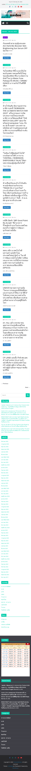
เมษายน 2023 (4, 546)
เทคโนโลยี (4, 604)
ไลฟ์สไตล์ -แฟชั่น (5, 610)
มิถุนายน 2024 (4, 509)
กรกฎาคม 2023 (5, 538)
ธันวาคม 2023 (4, 525)
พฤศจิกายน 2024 (5, 496)
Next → (27, 387)
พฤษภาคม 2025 (5, 480)
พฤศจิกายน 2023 (5, 527)
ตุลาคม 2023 (4, 530)
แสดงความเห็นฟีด (5, 624)
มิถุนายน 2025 (4, 478)
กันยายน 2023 (4, 533)
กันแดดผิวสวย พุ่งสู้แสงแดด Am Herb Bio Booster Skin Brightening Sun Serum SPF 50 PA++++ (15, 47)
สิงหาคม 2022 (4, 567)
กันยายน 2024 (4, 501)
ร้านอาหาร (4, 597)
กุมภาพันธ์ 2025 (5, 488)
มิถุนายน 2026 (4, 446)
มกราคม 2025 (4, 491)
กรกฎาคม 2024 (5, 506)
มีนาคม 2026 (4, 454)
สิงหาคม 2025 (4, 472)
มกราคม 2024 (4, 522)
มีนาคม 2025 (4, 486)
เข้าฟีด (3, 622)
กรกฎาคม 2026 (5, 444)
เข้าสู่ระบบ (4, 619)
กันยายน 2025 (4, 470)
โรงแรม (3, 607)
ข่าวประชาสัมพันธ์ (6, 65)
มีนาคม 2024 (4, 517)
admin (14, 40)
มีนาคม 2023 (4, 548)
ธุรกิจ (2, 591)
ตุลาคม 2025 (4, 467)
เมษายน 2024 (4, 514)
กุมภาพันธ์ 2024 (5, 519)
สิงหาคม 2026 (4, 441)
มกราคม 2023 (4, 553)
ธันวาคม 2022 (4, 556)
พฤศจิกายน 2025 (5, 465)
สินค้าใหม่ (5, 37)
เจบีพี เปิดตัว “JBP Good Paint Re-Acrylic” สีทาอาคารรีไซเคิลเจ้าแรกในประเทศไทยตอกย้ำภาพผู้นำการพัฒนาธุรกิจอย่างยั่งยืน (15, 225)
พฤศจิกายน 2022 (5, 559)
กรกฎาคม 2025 (5, 475)
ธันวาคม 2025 (4, 462)
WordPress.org (5, 627)
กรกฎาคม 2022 (5, 569)
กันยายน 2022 (4, 564)
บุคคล (2, 594)
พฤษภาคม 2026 (5, 449)
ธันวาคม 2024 (4, 493)
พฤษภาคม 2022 (5, 574)
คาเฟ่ (2, 589)
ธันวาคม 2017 (4, 577)
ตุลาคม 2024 (4, 499)
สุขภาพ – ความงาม (6, 602)
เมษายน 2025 (4, 483)
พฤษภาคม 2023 (5, 543)
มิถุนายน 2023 (4, 540)
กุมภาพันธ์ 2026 (5, 457)
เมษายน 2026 (4, 452)
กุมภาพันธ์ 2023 (5, 551)
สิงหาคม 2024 (4, 504)
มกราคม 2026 (4, 459)
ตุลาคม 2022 (4, 561)
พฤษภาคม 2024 (5, 512)
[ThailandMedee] (3, 23)
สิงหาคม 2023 (4, 535)
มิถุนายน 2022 (4, 572)
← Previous (4, 383)
